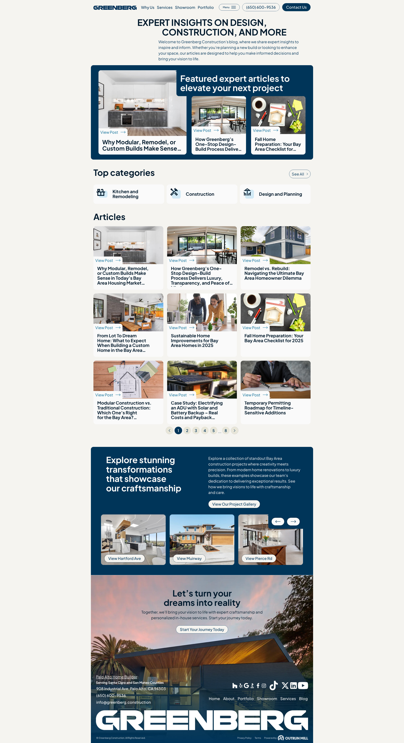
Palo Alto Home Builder (116, 676)
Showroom (185, 7)
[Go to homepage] (115, 7)
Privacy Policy (244, 737)
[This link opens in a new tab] (235, 685)
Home (214, 698)
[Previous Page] (169, 430)
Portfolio (206, 7)
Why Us (147, 7)
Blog (303, 698)
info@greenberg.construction (123, 702)
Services (164, 7)
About (229, 698)
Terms (258, 737)
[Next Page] (234, 430)
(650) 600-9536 (111, 695)
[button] (277, 521)
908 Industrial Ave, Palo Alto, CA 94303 (131, 688)
